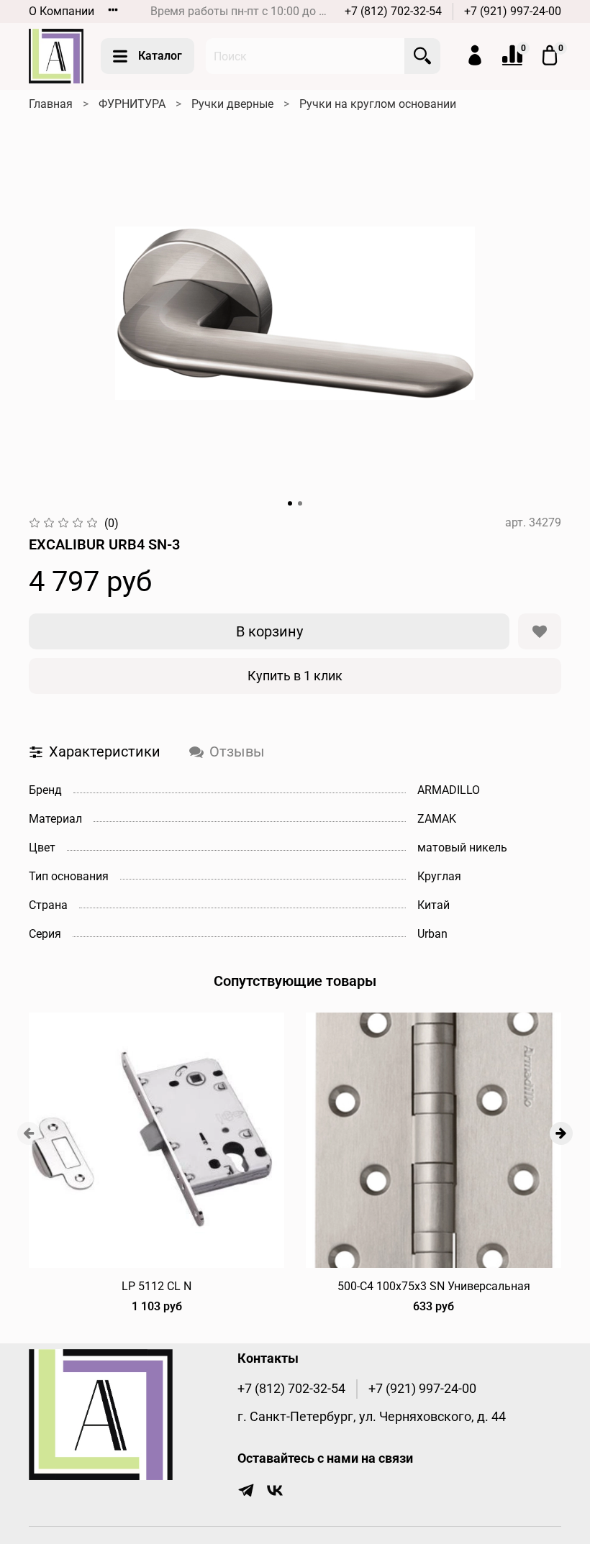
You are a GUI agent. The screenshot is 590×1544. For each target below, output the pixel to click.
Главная (51, 104)
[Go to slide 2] (300, 503)
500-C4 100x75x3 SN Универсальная (433, 1286)
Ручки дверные (232, 104)
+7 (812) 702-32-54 (393, 11)
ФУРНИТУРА (132, 104)
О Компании (61, 11)
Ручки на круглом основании (377, 104)
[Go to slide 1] (290, 503)
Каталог (160, 56)
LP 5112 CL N (156, 1286)
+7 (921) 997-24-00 (512, 11)
